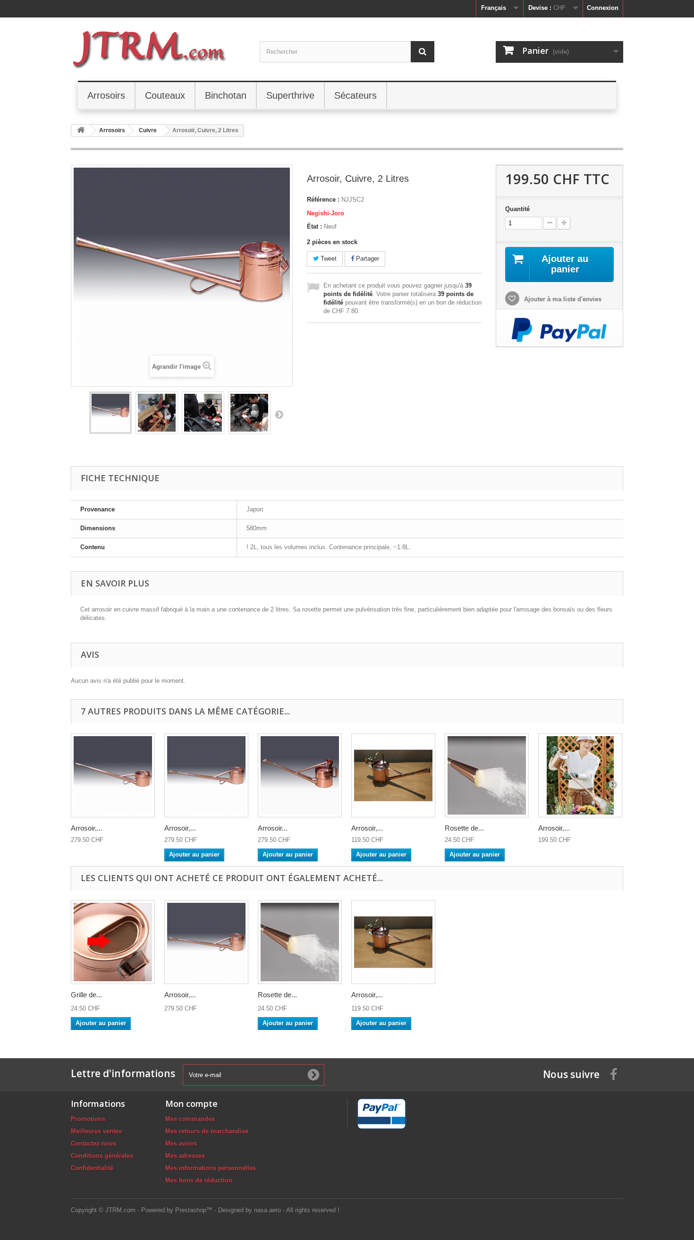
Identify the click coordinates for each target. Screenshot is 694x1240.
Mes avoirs (181, 1143)
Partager (366, 258)
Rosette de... (464, 828)
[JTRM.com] (158, 48)
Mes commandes (190, 1118)
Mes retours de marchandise (206, 1131)
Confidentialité (92, 1168)
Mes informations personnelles (210, 1168)
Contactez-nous (93, 1143)
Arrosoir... (273, 828)
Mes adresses (185, 1155)
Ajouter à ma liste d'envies (561, 299)
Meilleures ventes (96, 1131)
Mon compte (191, 1103)
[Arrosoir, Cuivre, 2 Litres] (110, 412)
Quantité (517, 208)
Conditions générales (102, 1155)
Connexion (602, 7)
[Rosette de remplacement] (487, 775)
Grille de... (86, 995)
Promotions (88, 1118)
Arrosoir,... (86, 828)
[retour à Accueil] (81, 130)
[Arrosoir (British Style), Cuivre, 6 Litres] (300, 775)
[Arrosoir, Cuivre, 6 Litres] (206, 775)
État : (314, 226)
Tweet (328, 258)
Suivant (279, 414)
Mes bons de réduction (198, 1180)
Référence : (323, 199)
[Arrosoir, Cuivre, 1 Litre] (393, 775)
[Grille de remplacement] (113, 942)
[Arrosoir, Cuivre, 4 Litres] (113, 775)
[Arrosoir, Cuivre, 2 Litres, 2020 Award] (580, 775)
